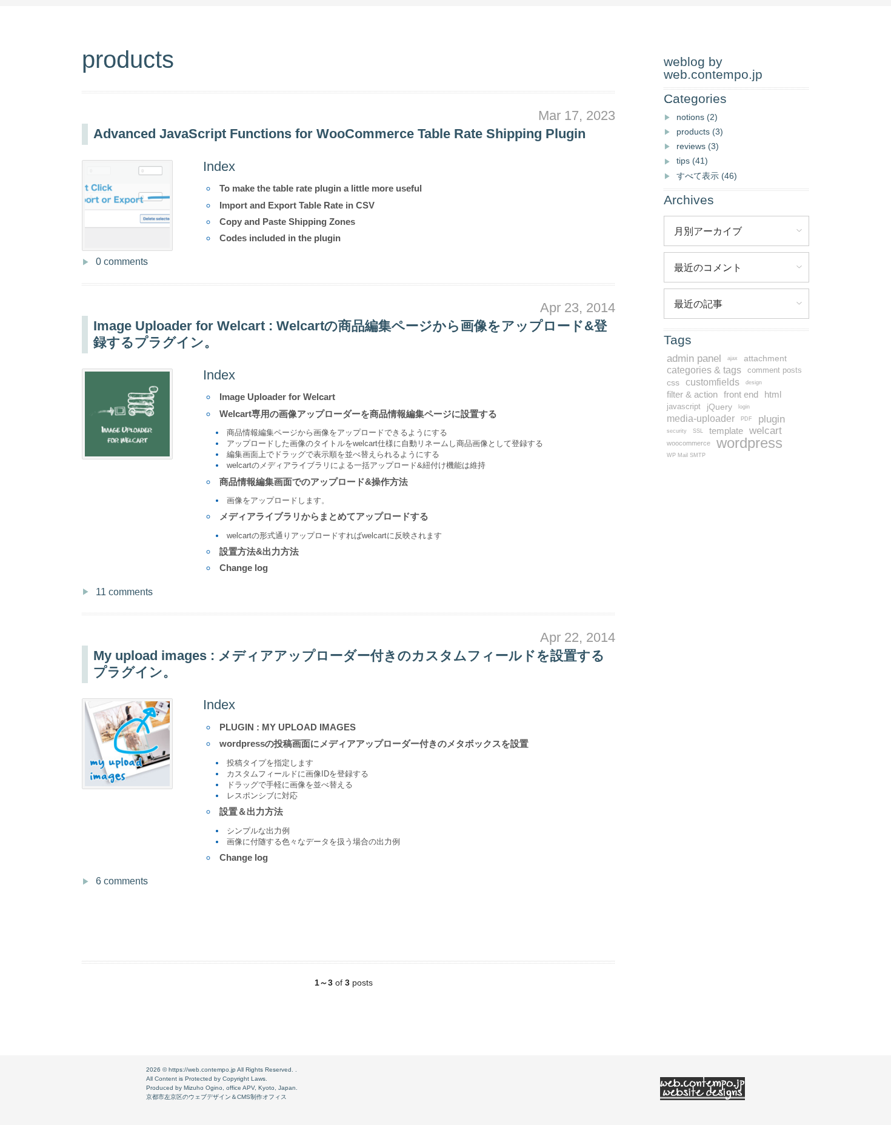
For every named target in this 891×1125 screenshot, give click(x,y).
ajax (732, 358)
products (699, 131)
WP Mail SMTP (686, 455)
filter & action (692, 394)
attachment (765, 358)
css (673, 382)
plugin (771, 419)
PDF (746, 419)
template (726, 431)
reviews (697, 146)
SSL (698, 431)
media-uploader (701, 418)
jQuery (719, 407)
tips (692, 160)
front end (741, 394)
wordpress (749, 443)
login (744, 407)
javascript (684, 406)
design (754, 382)
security (677, 431)
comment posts (774, 370)
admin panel (694, 358)
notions (697, 117)
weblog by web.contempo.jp (713, 68)
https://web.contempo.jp (202, 1069)
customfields (712, 382)
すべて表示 (706, 176)
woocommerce (688, 443)
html (772, 394)
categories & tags (704, 370)
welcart (765, 430)
